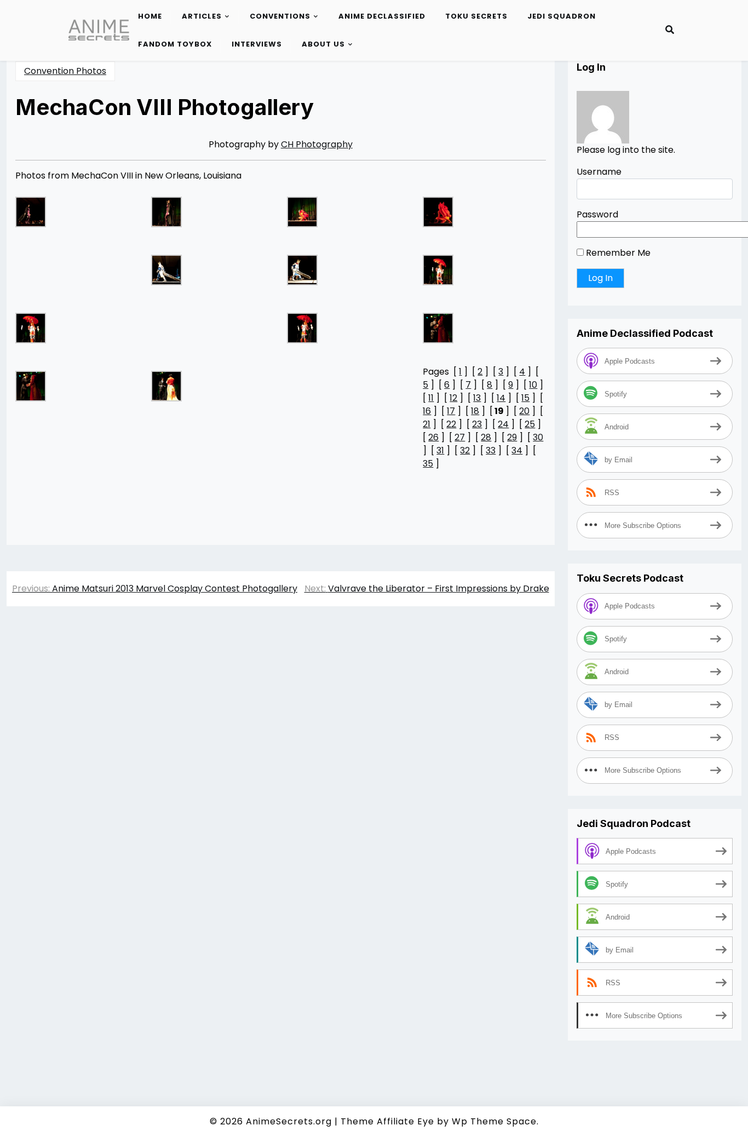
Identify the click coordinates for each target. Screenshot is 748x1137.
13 (477, 398)
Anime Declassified (381, 16)
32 (465, 450)
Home (150, 16)
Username (599, 171)
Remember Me (617, 252)
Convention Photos (65, 71)
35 (428, 463)
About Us (323, 44)
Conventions (280, 16)
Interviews (257, 44)
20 (524, 411)
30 (538, 437)
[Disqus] (281, 769)
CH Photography (317, 144)
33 (491, 450)
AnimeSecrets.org (289, 1121)
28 (486, 437)
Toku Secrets (476, 16)
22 (451, 424)
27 (459, 437)
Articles (202, 16)
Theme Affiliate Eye (387, 1121)
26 (433, 437)
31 (440, 450)
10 (533, 384)
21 (426, 424)
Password (597, 214)
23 (477, 424)
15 (525, 398)
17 (451, 411)
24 (503, 424)
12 (453, 398)
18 (475, 411)
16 (427, 411)
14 (501, 398)
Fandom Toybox (175, 44)
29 (512, 437)
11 (431, 398)
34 (516, 450)
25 (530, 424)
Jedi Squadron (561, 16)
